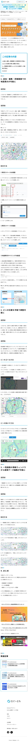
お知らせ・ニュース (21, 19)
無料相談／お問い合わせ (12, 728)
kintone (3, 19)
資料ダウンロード (21, 1)
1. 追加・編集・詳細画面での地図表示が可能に (13, 61)
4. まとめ (4, 71)
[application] (14, 448)
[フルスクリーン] (25, 460)
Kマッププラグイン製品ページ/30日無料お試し (13, 624)
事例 (8, 714)
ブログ (8, 716)
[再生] (2, 460)
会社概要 (9, 722)
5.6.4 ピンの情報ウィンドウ (13, 508)
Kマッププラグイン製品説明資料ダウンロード (13, 604)
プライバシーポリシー (11, 724)
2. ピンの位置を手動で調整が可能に (11, 63)
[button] (14, 448)
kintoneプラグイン (11, 19)
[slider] (13, 460)
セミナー (9, 718)
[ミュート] (23, 460)
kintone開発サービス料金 (12, 710)
